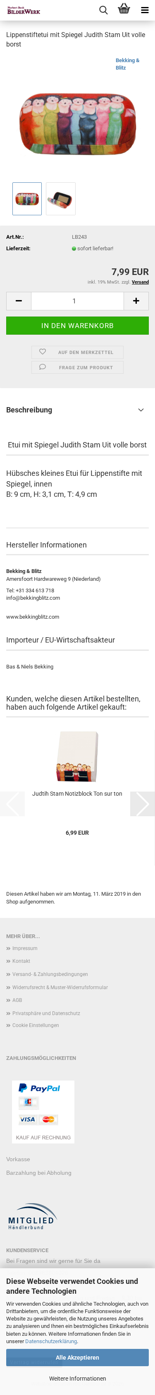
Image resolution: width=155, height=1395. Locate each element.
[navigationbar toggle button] (144, 10)
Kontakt (21, 961)
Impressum (25, 948)
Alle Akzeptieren (77, 1357)
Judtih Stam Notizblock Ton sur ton (77, 793)
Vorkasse (18, 1159)
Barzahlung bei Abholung (39, 1172)
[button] (18, 301)
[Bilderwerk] (20, 10)
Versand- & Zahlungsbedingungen (50, 974)
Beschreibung (29, 409)
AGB (17, 1000)
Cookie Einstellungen (35, 1025)
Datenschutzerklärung (51, 1341)
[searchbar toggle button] (103, 10)
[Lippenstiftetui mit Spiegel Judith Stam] (77, 118)
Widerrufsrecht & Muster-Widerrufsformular (60, 987)
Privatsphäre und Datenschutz (46, 1013)
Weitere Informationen (77, 1378)
